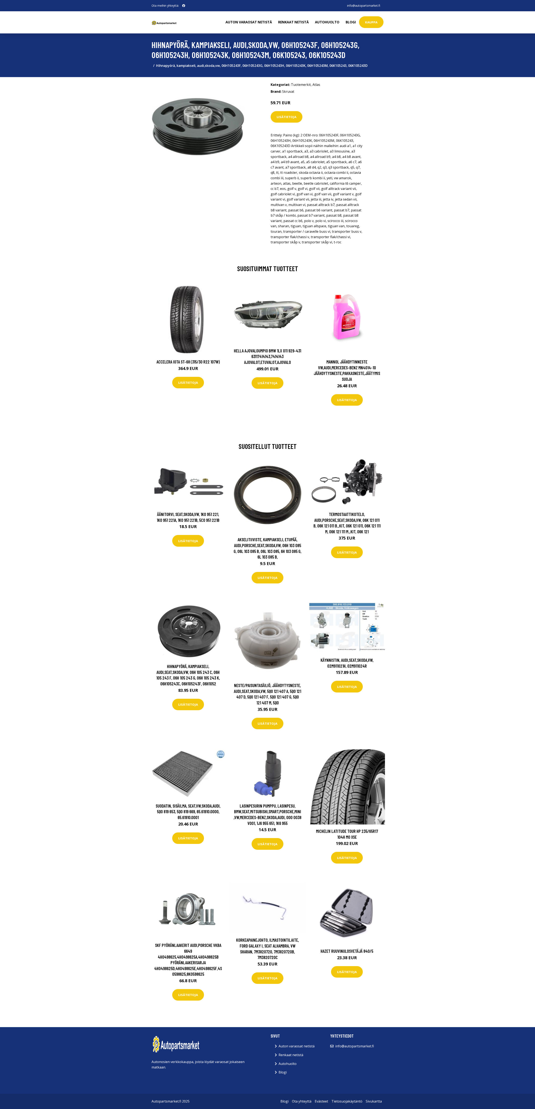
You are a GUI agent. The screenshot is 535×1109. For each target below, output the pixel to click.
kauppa (371, 22)
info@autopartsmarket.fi (363, 6)
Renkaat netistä (293, 22)
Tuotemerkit (301, 84)
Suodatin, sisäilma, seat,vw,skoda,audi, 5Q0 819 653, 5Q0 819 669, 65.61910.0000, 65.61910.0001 (188, 811)
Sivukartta (374, 1101)
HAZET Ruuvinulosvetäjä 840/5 (347, 951)
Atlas (316, 84)
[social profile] (184, 6)
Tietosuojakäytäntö (346, 1101)
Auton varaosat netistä (248, 22)
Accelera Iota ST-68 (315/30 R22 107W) (188, 361)
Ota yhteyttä (301, 1101)
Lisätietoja (286, 117)
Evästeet (321, 1101)
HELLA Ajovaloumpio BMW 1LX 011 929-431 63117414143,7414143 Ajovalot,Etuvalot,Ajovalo (267, 356)
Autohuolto (327, 22)
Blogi (351, 22)
